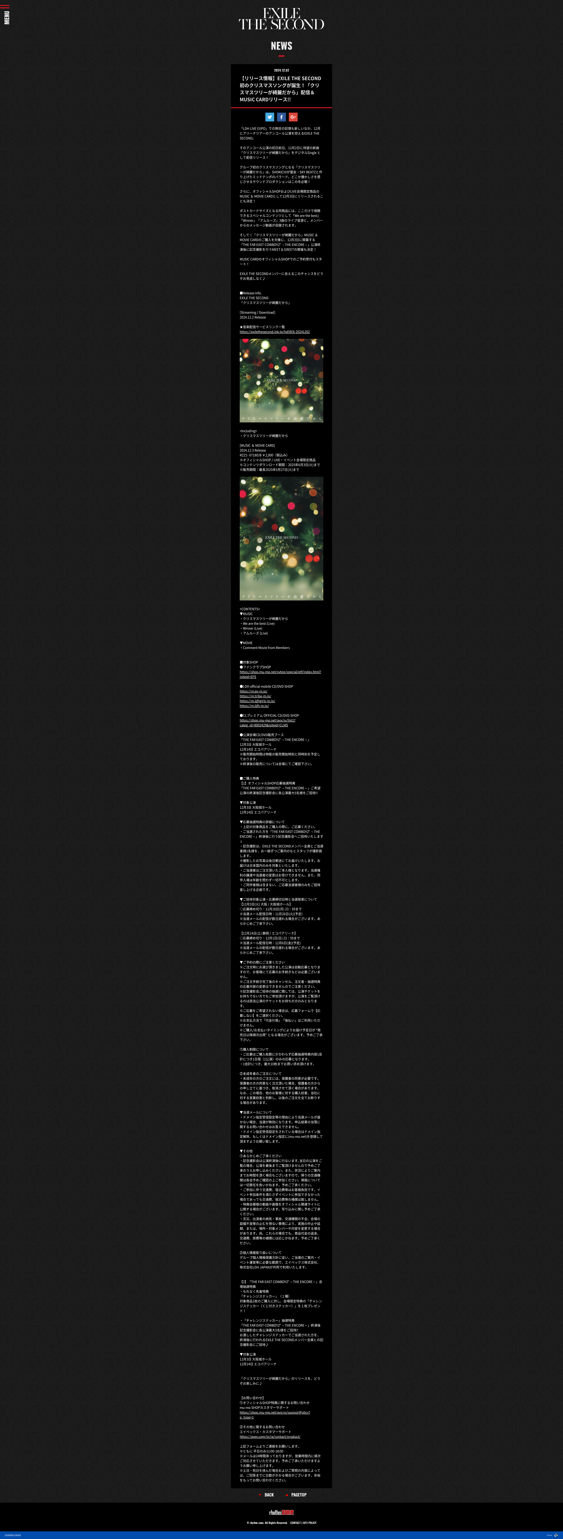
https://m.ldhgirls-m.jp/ (257, 700)
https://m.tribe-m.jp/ (255, 695)
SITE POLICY (309, 1523)
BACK (269, 1495)
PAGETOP (299, 1495)
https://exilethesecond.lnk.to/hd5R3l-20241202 (275, 331)
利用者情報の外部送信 (13, 1535)
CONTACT (295, 1523)
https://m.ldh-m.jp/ (254, 705)
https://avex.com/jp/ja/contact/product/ (270, 1436)
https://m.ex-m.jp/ (253, 691)
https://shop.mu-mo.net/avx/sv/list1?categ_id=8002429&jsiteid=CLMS (267, 722)
